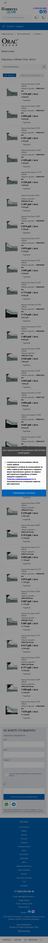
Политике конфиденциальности (20, 479)
